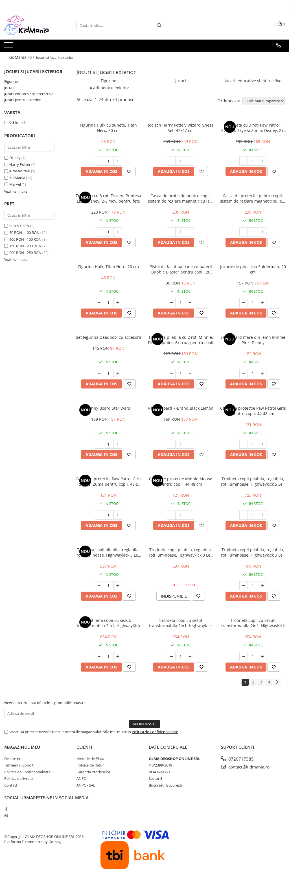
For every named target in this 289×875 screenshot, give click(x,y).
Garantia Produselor (93, 771)
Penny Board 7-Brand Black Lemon (180, 408)
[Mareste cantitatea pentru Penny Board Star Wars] (117, 444)
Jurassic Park (19, 170)
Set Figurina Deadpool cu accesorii (108, 337)
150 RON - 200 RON (25, 245)
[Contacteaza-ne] (278, 45)
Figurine (11, 81)
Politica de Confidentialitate (155, 731)
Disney (15, 157)
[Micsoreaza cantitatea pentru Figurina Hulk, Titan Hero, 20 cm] (99, 302)
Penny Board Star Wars (108, 408)
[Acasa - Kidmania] (32, 25)
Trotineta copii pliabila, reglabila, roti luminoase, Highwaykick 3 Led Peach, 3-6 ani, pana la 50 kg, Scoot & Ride (108, 552)
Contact (10, 785)
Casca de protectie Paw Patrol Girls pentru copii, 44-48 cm (253, 410)
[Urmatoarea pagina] (277, 682)
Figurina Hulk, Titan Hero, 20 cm (108, 266)
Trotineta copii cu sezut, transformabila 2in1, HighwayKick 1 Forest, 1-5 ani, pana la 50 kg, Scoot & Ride (181, 623)
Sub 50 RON (19, 225)
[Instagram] (6, 815)
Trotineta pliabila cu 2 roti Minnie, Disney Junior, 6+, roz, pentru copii (180, 340)
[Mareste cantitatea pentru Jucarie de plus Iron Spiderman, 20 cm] (262, 302)
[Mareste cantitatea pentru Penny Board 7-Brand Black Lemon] (190, 444)
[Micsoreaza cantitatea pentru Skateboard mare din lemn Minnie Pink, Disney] (243, 373)
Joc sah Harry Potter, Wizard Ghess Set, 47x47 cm (180, 127)
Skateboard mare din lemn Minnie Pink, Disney (252, 340)
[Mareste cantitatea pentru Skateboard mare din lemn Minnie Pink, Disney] (262, 373)
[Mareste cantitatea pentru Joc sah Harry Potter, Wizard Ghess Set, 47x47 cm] (190, 161)
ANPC (81, 778)
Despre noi (13, 758)
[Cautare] (159, 25)
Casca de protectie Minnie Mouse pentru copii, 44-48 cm (180, 481)
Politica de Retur (90, 765)
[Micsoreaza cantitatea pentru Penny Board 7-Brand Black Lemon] (171, 444)
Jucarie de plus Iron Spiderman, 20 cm (253, 269)
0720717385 (240, 759)
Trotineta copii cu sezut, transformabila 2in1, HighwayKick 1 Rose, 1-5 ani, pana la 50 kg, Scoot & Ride (108, 623)
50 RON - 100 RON (24, 232)
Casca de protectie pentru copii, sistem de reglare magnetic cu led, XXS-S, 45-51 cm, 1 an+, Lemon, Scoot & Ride (180, 198)
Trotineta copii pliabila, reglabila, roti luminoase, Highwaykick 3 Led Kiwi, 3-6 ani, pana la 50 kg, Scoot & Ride (253, 552)
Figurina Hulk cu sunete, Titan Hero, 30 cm (108, 127)
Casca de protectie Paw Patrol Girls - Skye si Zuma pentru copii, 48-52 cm (108, 481)
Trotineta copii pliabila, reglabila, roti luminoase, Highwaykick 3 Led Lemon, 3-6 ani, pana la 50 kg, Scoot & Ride (181, 552)
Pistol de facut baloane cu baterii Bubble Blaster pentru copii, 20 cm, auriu (181, 269)
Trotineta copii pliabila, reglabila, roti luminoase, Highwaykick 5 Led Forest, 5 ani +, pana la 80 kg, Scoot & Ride (253, 481)
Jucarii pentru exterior (22, 99)
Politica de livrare (18, 778)
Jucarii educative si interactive (28, 93)
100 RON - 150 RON (25, 239)
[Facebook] (6, 809)
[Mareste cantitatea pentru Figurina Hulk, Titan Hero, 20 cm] (117, 302)
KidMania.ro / (21, 57)
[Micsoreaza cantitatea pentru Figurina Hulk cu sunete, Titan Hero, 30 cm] (99, 161)
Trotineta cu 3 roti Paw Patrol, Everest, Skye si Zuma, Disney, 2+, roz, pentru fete (253, 127)
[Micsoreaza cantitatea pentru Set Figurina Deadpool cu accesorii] (99, 373)
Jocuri (9, 87)
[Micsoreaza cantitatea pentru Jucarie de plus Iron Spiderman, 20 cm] (243, 302)
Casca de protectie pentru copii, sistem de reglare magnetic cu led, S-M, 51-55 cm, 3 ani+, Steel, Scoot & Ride (253, 198)
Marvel (15, 184)
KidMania (17, 177)
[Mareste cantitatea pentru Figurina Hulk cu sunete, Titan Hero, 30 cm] (117, 161)
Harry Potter (19, 164)
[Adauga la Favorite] (129, 171)
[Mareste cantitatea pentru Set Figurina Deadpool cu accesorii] (117, 373)
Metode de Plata (90, 758)
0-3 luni (15, 122)
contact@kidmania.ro (248, 767)
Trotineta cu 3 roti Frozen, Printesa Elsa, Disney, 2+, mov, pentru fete (108, 198)
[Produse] (9, 46)
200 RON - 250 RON (25, 252)
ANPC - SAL (85, 785)
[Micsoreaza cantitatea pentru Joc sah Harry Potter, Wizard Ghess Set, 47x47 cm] (171, 161)
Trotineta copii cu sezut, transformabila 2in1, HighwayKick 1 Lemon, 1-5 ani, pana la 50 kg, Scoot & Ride (253, 623)
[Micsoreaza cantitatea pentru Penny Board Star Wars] (99, 444)
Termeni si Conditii (19, 765)
